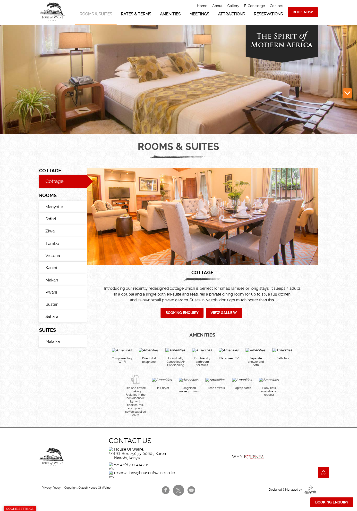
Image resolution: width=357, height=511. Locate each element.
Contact (276, 6)
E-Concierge (254, 6)
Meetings (199, 14)
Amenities (170, 14)
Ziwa (50, 231)
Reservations (268, 14)
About (217, 6)
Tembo (52, 243)
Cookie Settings (20, 509)
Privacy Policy (51, 487)
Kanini (51, 267)
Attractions (231, 14)
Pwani (51, 292)
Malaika (52, 341)
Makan (51, 280)
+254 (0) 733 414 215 (131, 464)
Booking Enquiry (182, 313)
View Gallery (224, 313)
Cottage (54, 181)
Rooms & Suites (96, 14)
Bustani (52, 304)
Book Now (303, 12)
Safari (50, 218)
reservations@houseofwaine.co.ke (144, 472)
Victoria (52, 255)
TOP (323, 474)
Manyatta (54, 206)
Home (202, 6)
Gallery (233, 6)
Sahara (51, 316)
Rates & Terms (136, 14)
